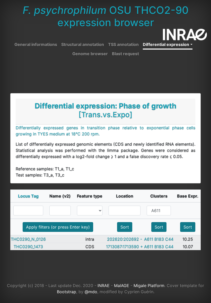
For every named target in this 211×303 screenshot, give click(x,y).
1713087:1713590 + (124, 246)
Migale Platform (149, 285)
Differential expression (166, 44)
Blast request (125, 53)
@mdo (91, 291)
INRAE (104, 285)
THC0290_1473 (28, 246)
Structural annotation (82, 44)
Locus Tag (28, 195)
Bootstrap (66, 291)
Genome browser (90, 53)
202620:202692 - (124, 239)
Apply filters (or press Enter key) (58, 227)
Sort (124, 227)
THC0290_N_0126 (28, 239)
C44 (169, 239)
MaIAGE (121, 285)
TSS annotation (123, 44)
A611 (148, 239)
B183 (159, 239)
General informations (35, 44)
